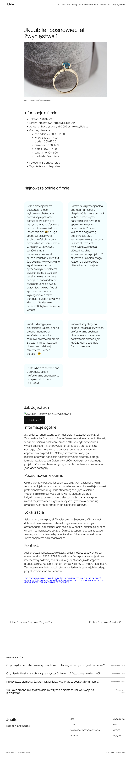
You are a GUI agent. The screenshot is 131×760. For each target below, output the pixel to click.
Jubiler (10, 4)
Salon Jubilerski (45, 100)
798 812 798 (46, 119)
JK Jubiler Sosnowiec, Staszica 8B (104, 622)
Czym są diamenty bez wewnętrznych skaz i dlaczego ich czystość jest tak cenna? (55, 665)
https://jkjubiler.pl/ (64, 123)
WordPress (120, 752)
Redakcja (33, 100)
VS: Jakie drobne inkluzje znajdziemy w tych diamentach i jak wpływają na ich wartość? (50, 691)
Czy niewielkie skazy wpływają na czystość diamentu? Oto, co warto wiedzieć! (53, 673)
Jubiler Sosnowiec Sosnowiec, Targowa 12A (31, 622)
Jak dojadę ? (35, 420)
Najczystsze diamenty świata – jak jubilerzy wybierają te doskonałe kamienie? (52, 681)
